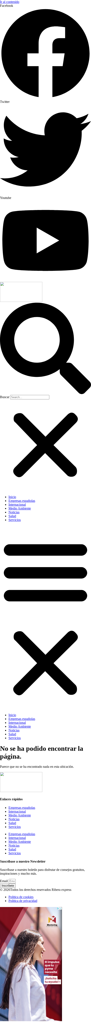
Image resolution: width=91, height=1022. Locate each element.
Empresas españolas (21, 500)
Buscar (4, 397)
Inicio (12, 497)
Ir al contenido (9, 2)
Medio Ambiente (19, 508)
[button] (45, 349)
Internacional (17, 504)
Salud (12, 516)
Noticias (13, 512)
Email (4, 881)
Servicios (14, 520)
